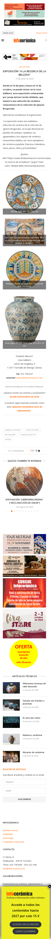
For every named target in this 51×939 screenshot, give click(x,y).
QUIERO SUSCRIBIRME (26, 931)
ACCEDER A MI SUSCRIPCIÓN (25, 924)
